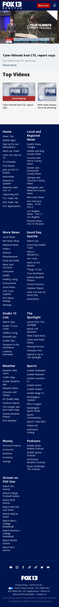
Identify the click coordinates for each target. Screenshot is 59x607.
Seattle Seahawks (36, 370)
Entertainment (10, 256)
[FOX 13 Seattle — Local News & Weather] (12, 5)
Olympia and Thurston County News (36, 180)
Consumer (8, 271)
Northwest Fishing (32, 431)
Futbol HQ (32, 425)
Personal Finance (12, 445)
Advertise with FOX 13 (10, 189)
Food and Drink (11, 260)
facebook (23, 567)
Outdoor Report (35, 288)
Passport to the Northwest (11, 346)
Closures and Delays (9, 394)
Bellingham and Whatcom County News (36, 190)
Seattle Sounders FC (36, 380)
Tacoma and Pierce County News (34, 160)
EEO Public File (10, 202)
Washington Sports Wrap (33, 409)
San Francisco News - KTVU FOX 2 (34, 204)
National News (10, 244)
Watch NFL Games (8, 488)
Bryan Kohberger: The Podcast (36, 468)
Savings (7, 461)
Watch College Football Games (11, 495)
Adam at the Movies (33, 264)
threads (35, 567)
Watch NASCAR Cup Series (11, 508)
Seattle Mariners (35, 374)
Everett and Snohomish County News (34, 170)
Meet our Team (11, 151)
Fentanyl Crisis (34, 350)
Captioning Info (11, 194)
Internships (8, 176)
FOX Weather (10, 420)
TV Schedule (9, 161)
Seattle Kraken (34, 389)
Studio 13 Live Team (10, 327)
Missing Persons (35, 346)
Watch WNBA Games (10, 542)
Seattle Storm (34, 385)
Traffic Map (9, 377)
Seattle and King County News (35, 152)
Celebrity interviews (8, 353)
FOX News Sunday (8, 299)
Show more (10, 65)
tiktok (29, 567)
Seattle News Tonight (34, 146)
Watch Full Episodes (32, 330)
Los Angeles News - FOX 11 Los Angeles (35, 213)
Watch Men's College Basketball (9, 523)
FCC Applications (11, 206)
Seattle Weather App (11, 383)
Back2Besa (33, 298)
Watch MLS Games (9, 549)
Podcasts (33, 441)
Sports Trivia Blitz (36, 421)
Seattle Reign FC (35, 393)
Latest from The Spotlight (35, 323)
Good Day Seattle (34, 234)
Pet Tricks (32, 258)
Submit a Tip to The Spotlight (35, 356)
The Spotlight (34, 315)
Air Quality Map (11, 399)
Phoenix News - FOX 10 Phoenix (35, 222)
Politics (6, 248)
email (48, 567)
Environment (9, 283)
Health (6, 275)
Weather (9, 366)
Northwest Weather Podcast (36, 461)
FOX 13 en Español (8, 292)
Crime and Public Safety (36, 341)
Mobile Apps (9, 140)
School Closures (35, 284)
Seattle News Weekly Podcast (35, 447)
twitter (42, 567)
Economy (8, 457)
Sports (32, 366)
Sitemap (7, 304)
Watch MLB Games (9, 501)
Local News (9, 236)
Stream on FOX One (10, 480)
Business (7, 453)
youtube (10, 567)
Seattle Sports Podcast (34, 454)
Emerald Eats (10, 336)
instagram (17, 567)
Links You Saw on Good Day (36, 293)
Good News (9, 287)
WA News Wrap (11, 240)
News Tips (8, 136)
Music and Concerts (8, 266)
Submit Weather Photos (35, 279)
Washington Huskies (33, 398)
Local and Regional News (34, 135)
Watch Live (43, 5)
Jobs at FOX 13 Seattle (10, 171)
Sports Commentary (34, 416)
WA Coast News (35, 197)
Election (7, 252)
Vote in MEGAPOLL (33, 253)
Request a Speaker (8, 182)
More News (11, 232)
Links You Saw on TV (12, 156)
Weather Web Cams (10, 372)
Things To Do (34, 269)
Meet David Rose (36, 335)
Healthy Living (10, 279)
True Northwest (35, 273)
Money (8, 441)
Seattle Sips (9, 340)
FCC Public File (10, 198)
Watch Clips (9, 321)
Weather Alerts (10, 388)
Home (7, 132)
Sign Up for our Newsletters (11, 146)
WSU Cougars (34, 403)
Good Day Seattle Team (36, 246)
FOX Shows (9, 165)
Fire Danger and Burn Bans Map (11, 408)
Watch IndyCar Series (10, 515)
